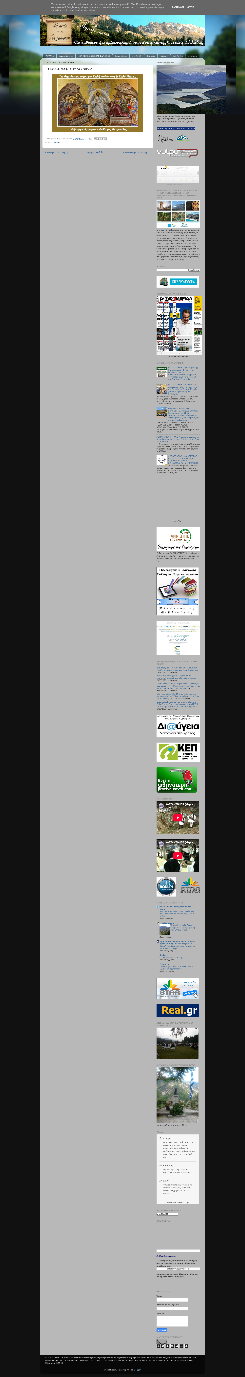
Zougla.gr (164, 964)
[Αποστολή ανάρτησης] (90, 139)
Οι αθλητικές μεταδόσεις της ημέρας (174, 957)
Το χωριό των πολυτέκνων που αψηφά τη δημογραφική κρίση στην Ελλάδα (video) (183, 927)
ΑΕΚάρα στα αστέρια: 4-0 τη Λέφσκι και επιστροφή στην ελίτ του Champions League (176, 677)
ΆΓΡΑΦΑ (50, 56)
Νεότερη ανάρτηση (56, 152)
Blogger (137, 1370)
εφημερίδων (186, 356)
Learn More (177, 7)
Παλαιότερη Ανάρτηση (136, 152)
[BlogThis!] (97, 138)
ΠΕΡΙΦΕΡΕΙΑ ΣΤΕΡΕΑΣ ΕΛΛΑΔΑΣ (94, 56)
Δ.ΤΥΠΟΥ (136, 56)
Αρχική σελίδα (95, 152)
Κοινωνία (150, 56)
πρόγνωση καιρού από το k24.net (178, 184)
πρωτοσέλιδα (175, 356)
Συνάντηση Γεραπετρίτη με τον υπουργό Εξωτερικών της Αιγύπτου (176, 968)
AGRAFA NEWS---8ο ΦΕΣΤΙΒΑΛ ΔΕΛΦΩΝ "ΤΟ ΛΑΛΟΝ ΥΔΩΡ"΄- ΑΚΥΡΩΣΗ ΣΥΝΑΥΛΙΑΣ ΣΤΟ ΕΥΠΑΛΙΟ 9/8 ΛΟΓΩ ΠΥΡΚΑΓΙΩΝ (183, 459)
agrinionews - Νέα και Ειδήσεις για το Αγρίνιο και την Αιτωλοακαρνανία (177, 942)
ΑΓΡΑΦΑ (57, 143)
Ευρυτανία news (66, 56)
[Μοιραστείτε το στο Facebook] (103, 138)
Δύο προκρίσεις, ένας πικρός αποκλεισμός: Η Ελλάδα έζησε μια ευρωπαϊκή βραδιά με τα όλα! (177, 669)
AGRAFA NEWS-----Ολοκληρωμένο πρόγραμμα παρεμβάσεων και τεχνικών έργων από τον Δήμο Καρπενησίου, (178, 439)
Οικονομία (192, 56)
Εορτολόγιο (177, 521)
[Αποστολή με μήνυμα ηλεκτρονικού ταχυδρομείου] (95, 138)
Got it (191, 7)
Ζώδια (169, 1202)
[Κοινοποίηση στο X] (100, 138)
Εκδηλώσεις (178, 56)
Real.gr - (164, 955)
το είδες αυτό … (167, 923)
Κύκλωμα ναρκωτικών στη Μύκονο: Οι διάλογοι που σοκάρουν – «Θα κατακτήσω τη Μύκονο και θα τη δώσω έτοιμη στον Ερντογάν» (178, 686)
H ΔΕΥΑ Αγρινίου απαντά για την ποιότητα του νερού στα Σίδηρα (177, 947)
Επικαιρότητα (121, 56)
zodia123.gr (184, 1202)
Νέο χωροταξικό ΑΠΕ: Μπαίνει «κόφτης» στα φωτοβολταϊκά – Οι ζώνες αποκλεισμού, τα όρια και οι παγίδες (178, 696)
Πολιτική (164, 56)
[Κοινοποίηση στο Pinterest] (105, 138)
